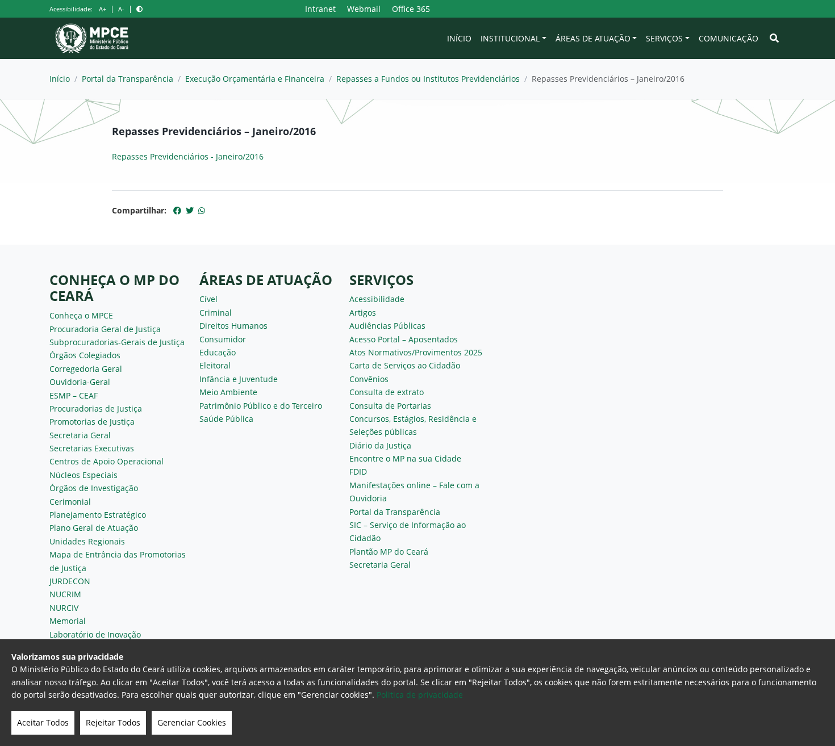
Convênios (369, 379)
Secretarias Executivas (91, 448)
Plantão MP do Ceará (388, 551)
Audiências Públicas (387, 325)
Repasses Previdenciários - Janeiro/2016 (188, 156)
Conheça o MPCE (81, 315)
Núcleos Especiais (83, 475)
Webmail (364, 8)
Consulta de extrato (386, 392)
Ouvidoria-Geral (79, 381)
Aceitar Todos (43, 722)
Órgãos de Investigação (93, 488)
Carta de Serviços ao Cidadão (404, 365)
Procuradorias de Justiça (95, 408)
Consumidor (222, 339)
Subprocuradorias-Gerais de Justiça (117, 342)
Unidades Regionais (87, 541)
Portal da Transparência (127, 78)
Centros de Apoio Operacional (106, 461)
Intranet (320, 8)
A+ (102, 9)
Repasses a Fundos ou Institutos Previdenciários (428, 78)
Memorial (67, 620)
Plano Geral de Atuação (93, 527)
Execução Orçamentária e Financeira (254, 78)
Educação (217, 352)
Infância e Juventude (238, 379)
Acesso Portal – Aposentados (403, 339)
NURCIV (63, 607)
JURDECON (69, 581)
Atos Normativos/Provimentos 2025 (415, 352)
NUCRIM (65, 594)
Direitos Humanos (233, 325)
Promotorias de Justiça (92, 421)
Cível (208, 299)
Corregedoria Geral (85, 368)
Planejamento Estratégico (97, 514)
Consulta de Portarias (390, 405)
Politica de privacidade (420, 694)
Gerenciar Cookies (191, 722)
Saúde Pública (226, 418)
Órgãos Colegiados (84, 355)
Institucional (510, 38)
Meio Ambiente (228, 392)
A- (121, 9)
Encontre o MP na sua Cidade (405, 458)
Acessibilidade (376, 299)
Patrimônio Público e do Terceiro (260, 405)
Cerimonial (70, 501)
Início (459, 38)
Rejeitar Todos (113, 722)
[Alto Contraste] (139, 9)
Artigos (362, 312)
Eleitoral (215, 365)
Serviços (664, 38)
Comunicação (728, 38)
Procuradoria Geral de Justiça (105, 329)
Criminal (215, 312)
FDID (358, 471)
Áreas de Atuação (593, 38)
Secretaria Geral (80, 435)
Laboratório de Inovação (95, 634)
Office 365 (411, 8)
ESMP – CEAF (73, 395)
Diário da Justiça (380, 445)
